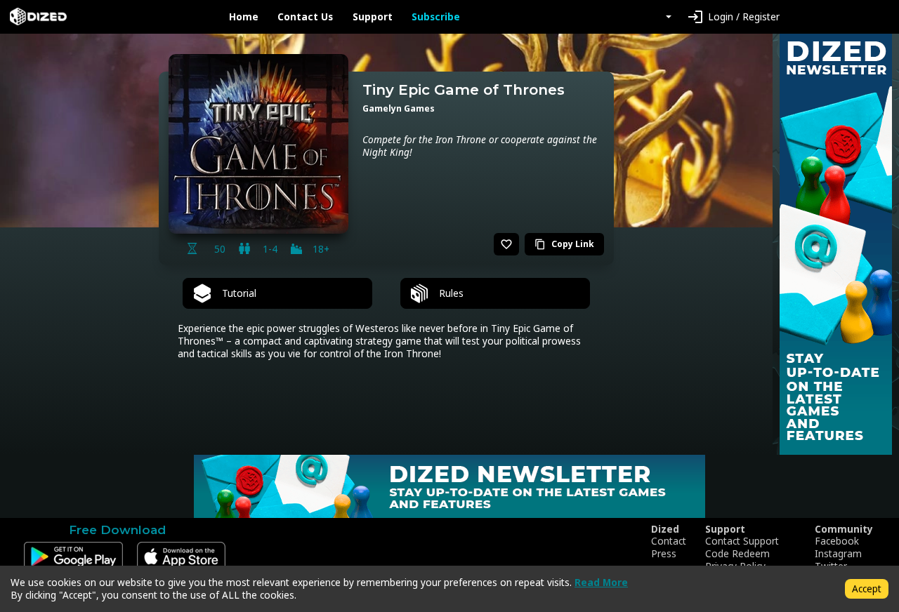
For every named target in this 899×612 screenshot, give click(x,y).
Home (243, 17)
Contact (668, 541)
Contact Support (742, 541)
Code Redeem (737, 553)
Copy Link (564, 244)
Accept (866, 588)
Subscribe (436, 17)
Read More (601, 582)
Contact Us (305, 17)
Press (663, 553)
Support (373, 17)
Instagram (838, 553)
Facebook (837, 541)
